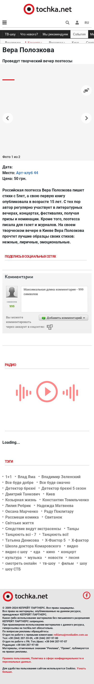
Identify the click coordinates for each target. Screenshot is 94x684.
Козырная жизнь (20, 500)
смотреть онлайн (21, 563)
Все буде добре (19, 482)
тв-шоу (49, 563)
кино (50, 552)
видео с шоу (16, 552)
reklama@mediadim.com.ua (71, 634)
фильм (67, 563)
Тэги (9, 461)
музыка (35, 557)
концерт (68, 552)
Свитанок (53, 517)
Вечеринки (12, 42)
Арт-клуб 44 (27, 173)
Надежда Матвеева (55, 505)
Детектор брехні (20, 488)
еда (37, 552)
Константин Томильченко (65, 500)
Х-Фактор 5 (55, 540)
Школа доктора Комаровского (33, 546)
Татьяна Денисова (22, 540)
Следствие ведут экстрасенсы (33, 528)
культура (13, 557)
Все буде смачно (55, 482)
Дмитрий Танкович (22, 494)
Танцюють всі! (55, 534)
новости (55, 557)
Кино (75, 42)
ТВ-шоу (10, 34)
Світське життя (19, 523)
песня (74, 557)
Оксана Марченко (21, 511)
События (79, 34)
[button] (77, 22)
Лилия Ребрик (18, 505)
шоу (83, 563)
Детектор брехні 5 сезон (63, 488)
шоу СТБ (13, 569)
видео (72, 546)
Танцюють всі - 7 (20, 534)
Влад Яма (26, 477)
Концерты (35, 42)
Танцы (73, 528)
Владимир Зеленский (61, 477)
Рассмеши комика (22, 517)
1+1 (8, 477)
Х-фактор (80, 540)
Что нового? (29, 34)
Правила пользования (16, 658)
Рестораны (57, 42)
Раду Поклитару (59, 511)
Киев (50, 494)
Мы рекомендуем (55, 34)
